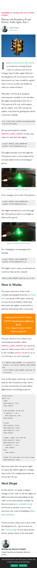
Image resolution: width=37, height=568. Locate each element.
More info (23, 565)
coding (4, 15)
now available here (22, 504)
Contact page (11, 529)
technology (18, 13)
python (31, 13)
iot (25, 13)
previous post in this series (22, 63)
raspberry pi (6, 13)
